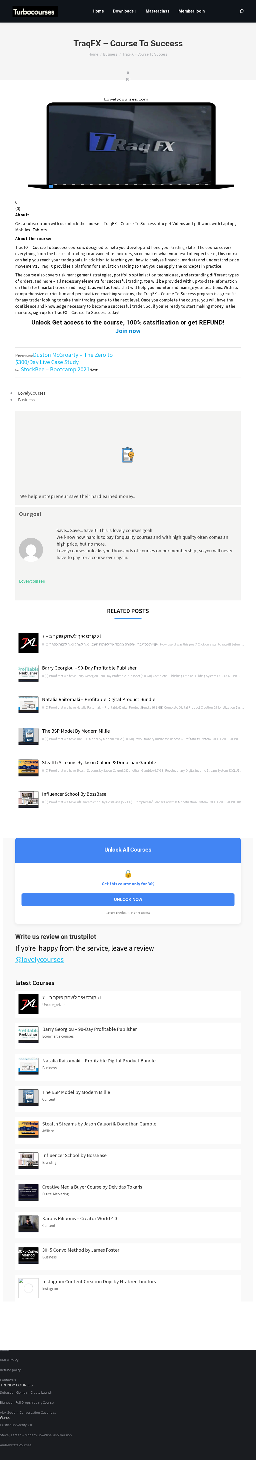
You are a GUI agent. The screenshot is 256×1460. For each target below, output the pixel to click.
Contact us (8, 1380)
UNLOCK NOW (128, 899)
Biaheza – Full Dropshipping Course (27, 1402)
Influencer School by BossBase (74, 794)
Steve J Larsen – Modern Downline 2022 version (36, 1435)
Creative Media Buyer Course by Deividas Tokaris (92, 1187)
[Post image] (28, 643)
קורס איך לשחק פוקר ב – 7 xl (71, 636)
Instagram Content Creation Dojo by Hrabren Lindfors (99, 1281)
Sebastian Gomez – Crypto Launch (26, 1392)
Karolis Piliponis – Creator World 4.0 (79, 1218)
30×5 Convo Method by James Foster (80, 1250)
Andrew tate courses (16, 1445)
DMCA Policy (9, 1360)
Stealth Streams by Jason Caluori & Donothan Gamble (99, 762)
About (4, 1350)
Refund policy (10, 1370)
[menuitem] (98, 11)
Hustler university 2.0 (16, 1425)
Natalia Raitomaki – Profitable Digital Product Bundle (98, 699)
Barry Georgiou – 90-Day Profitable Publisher (89, 668)
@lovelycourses (39, 959)
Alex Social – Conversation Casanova (28, 1412)
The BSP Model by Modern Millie (76, 731)
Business (26, 400)
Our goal (30, 514)
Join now (127, 331)
